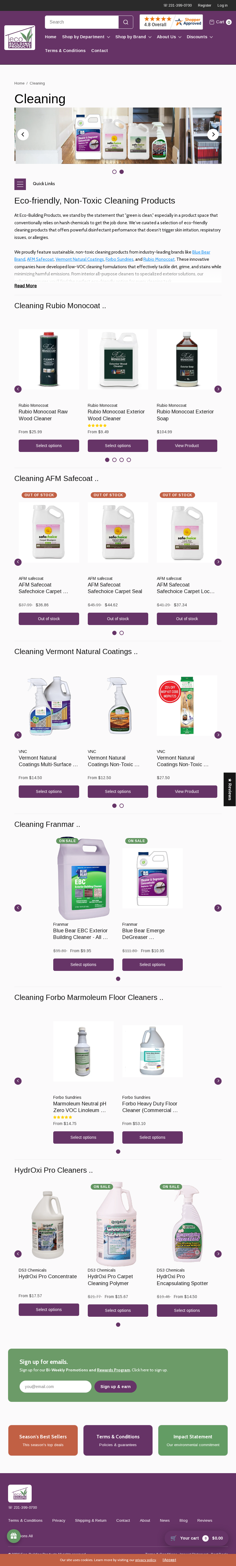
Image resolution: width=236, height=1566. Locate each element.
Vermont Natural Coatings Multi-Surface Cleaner (46, 764)
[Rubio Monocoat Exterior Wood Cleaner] (118, 359)
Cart (223, 21)
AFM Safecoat (40, 259)
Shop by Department (83, 36)
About (145, 1520)
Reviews (204, 1520)
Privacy (58, 1520)
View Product (187, 445)
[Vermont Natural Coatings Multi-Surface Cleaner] (49, 705)
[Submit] (126, 22)
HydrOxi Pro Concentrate (48, 1276)
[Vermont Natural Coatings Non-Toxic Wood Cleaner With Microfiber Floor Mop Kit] (187, 705)
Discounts (197, 36)
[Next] (213, 134)
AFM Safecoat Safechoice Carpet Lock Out (185, 591)
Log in (223, 5)
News (165, 1520)
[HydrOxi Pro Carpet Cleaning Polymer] (118, 1224)
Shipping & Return (90, 1520)
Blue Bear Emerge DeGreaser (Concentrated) (144, 937)
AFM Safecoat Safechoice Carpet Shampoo (41, 591)
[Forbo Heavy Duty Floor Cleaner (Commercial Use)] (152, 1051)
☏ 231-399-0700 (177, 5)
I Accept (169, 1560)
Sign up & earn (115, 1386)
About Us (166, 36)
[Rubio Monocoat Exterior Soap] (187, 359)
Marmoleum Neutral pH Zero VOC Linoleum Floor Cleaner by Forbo (80, 1110)
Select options (49, 445)
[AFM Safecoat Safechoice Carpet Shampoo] (49, 532)
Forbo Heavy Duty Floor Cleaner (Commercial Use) (150, 1110)
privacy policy (145, 1560)
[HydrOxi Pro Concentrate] (49, 1224)
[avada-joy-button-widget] (14, 1536)
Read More (25, 285)
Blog (184, 1520)
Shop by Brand (130, 36)
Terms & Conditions (65, 50)
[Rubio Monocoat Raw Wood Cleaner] (49, 359)
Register (204, 5)
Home (50, 36)
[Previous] (23, 134)
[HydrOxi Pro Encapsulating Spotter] (187, 1224)
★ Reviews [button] (230, 789)
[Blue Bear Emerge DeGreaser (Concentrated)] (152, 878)
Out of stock (49, 618)
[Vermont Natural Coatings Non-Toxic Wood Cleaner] (118, 705)
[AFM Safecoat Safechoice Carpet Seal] (118, 532)
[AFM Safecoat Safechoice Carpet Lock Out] (187, 532)
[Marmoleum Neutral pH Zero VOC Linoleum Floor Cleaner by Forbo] (83, 1051)
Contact (99, 50)
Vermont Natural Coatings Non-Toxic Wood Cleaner (111, 764)
